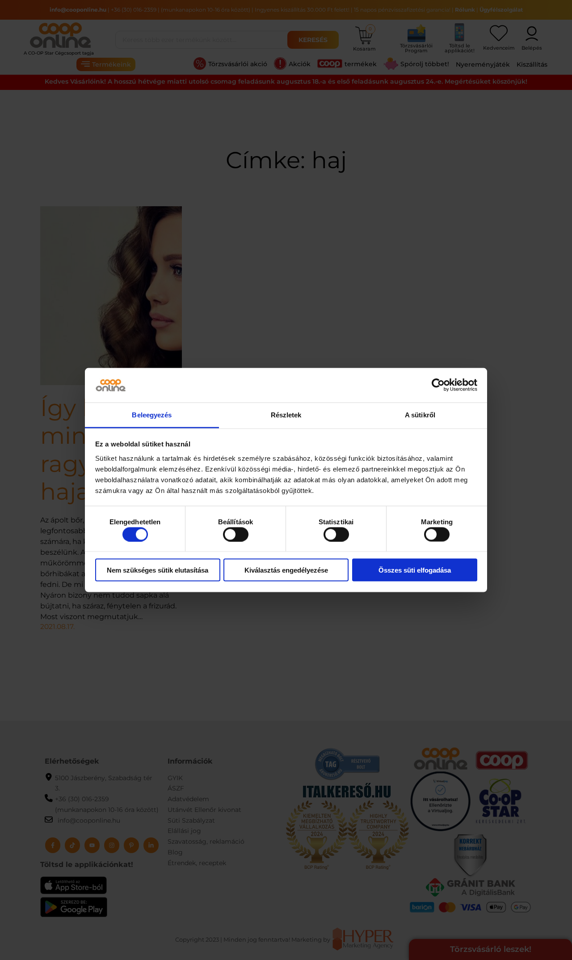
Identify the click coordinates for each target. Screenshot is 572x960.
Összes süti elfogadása (415, 570)
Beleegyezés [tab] (152, 414)
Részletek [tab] (286, 414)
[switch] (235, 534)
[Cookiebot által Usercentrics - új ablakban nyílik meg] (438, 385)
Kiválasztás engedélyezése (286, 570)
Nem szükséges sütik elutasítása (157, 570)
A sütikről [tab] (420, 414)
